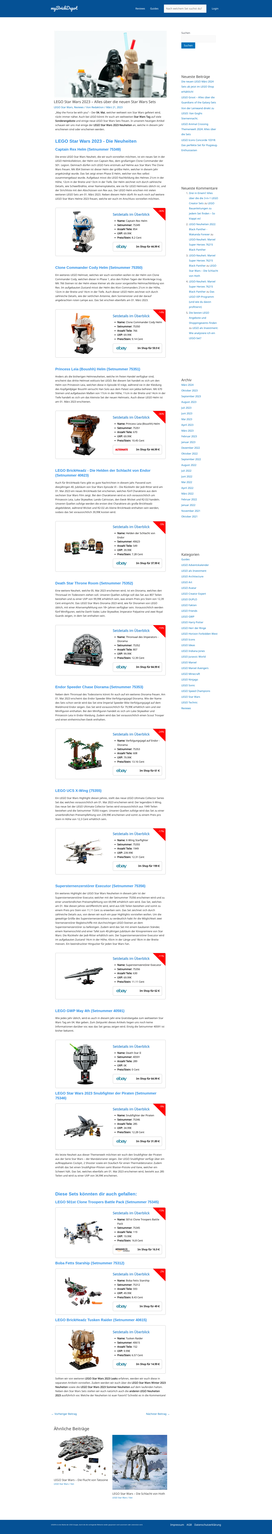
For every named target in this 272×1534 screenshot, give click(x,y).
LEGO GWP (187, 616)
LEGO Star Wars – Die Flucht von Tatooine (81, 1480)
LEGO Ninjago (189, 679)
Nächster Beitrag (158, 1413)
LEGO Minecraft (190, 674)
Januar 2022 (188, 505)
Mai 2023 (186, 419)
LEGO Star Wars (63, 107)
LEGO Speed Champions (195, 691)
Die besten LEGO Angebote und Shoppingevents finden (203, 318)
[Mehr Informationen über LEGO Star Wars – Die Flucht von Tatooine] (81, 1455)
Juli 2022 (186, 470)
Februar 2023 (189, 436)
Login (215, 8)
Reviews (140, 8)
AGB (189, 1524)
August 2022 (188, 465)
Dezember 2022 (190, 447)
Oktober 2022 (189, 453)
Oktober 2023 (189, 390)
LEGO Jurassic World (193, 656)
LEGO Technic (189, 702)
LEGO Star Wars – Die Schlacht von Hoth (138, 1494)
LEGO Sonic (188, 685)
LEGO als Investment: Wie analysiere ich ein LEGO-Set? (203, 333)
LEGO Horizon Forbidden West (199, 633)
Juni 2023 (186, 413)
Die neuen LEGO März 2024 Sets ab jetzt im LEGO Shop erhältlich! (197, 86)
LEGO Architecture (192, 576)
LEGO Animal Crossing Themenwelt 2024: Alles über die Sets (198, 129)
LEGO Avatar (188, 588)
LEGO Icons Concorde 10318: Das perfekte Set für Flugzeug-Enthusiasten (199, 145)
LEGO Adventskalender (195, 565)
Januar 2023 (188, 442)
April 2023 (187, 424)
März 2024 (187, 384)
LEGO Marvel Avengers (195, 668)
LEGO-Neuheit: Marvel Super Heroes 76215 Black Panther (202, 244)
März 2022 (187, 493)
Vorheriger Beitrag (64, 1413)
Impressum (177, 1524)
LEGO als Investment (193, 570)
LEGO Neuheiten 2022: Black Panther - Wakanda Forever (202, 229)
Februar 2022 (189, 499)
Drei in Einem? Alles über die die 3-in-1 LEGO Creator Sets (203, 198)
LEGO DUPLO (189, 599)
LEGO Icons (188, 639)
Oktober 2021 (189, 516)
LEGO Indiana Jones (193, 651)
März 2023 (187, 430)
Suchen (185, 33)
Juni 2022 (186, 476)
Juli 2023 (186, 407)
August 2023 (188, 402)
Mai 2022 (186, 482)
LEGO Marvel (189, 662)
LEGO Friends (189, 610)
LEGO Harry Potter (192, 622)
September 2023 (191, 396)
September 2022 (191, 459)
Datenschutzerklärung (207, 1524)
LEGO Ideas (188, 645)
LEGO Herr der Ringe (193, 628)
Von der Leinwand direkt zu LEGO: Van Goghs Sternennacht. (197, 113)
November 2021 (190, 510)
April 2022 (187, 488)
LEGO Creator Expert (193, 593)
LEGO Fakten (189, 605)
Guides (154, 8)
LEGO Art (186, 582)
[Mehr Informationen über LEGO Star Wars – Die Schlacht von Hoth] (139, 1462)
